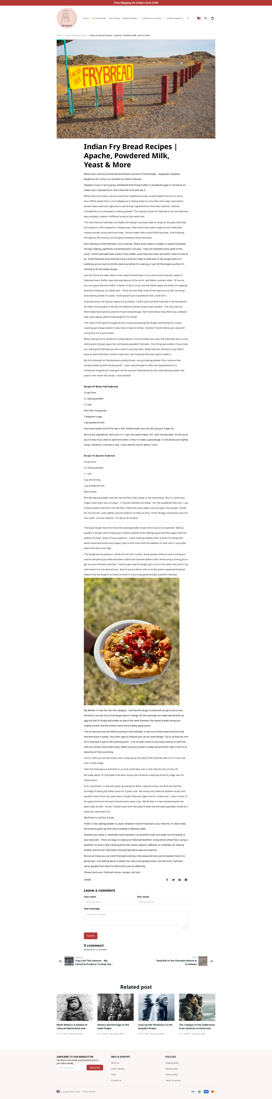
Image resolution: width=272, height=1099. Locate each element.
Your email (143, 896)
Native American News (76, 35)
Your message (92, 908)
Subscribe (95, 1067)
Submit (90, 935)
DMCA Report (88, 1091)
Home (59, 35)
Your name (90, 896)
